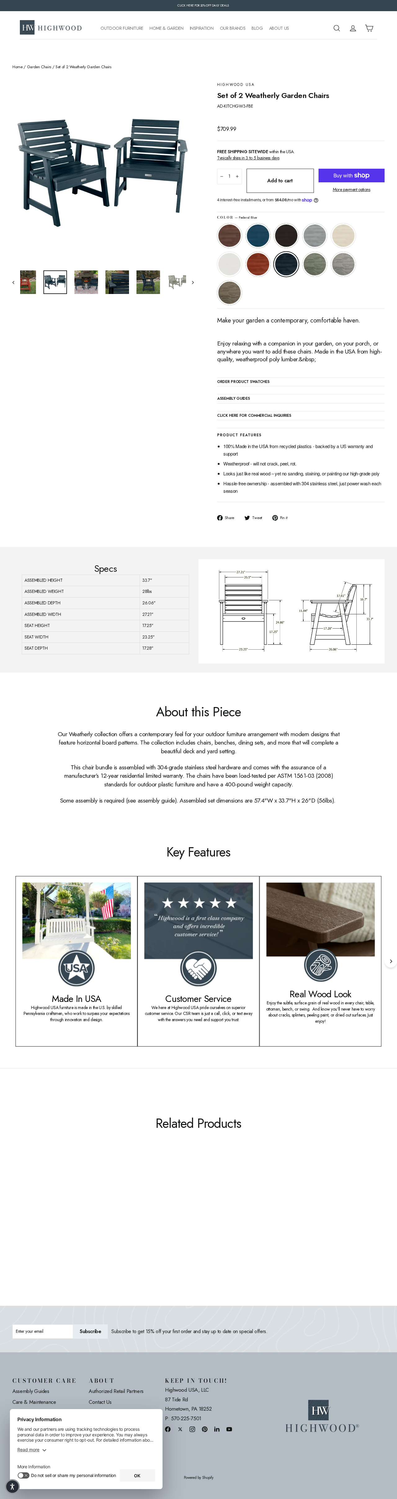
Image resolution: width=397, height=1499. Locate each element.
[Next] (391, 961)
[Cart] (369, 28)
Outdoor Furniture (121, 28)
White (229, 264)
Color (237, 217)
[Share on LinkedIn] (217, 1429)
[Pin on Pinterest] (204, 1429)
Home (17, 67)
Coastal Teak (314, 235)
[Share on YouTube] (229, 1429)
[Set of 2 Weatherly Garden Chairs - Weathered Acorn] (16, 1227)
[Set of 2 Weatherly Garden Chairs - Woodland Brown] (93, 1227)
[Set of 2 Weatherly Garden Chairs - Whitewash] (47, 1227)
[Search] (337, 28)
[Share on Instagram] (192, 1429)
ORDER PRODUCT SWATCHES (243, 382)
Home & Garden (166, 28)
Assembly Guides (30, 1391)
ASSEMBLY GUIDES (233, 398)
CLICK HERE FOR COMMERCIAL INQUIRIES (254, 415)
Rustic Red (258, 264)
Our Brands (233, 28)
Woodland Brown (229, 292)
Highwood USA (236, 84)
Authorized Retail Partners (116, 1391)
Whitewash (343, 235)
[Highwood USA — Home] (51, 28)
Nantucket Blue (258, 235)
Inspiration (202, 28)
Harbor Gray (343, 264)
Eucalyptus (314, 264)
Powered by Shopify (198, 1477)
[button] (12, 1486)
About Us (279, 28)
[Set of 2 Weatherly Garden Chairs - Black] (31, 1227)
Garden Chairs (39, 67)
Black (286, 235)
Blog (257, 28)
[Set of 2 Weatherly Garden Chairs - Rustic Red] (62, 1227)
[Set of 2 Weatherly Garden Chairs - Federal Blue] (70, 1227)
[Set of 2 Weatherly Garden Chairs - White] (55, 1227)
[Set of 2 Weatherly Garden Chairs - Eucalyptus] (78, 1227)
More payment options (351, 190)
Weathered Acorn (229, 235)
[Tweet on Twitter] (180, 1429)
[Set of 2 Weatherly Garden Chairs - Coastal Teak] (39, 1227)
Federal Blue (286, 264)
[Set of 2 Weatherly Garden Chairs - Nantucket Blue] (24, 1227)
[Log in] (353, 28)
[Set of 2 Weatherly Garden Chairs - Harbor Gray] (86, 1227)
